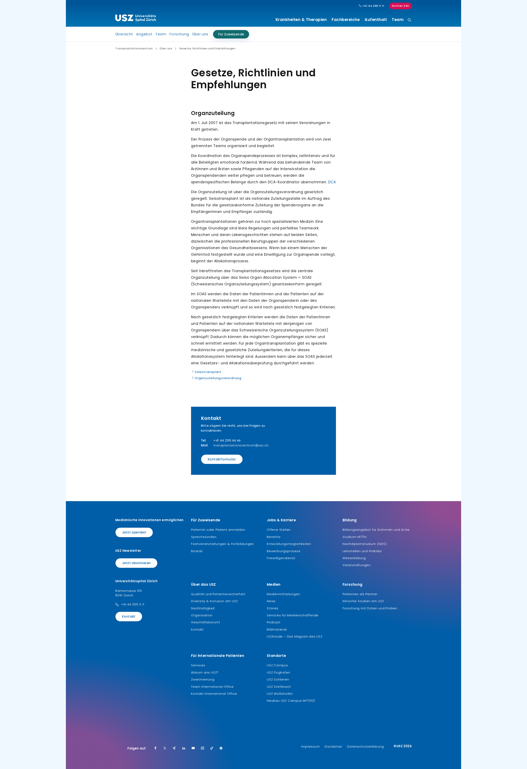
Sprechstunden (203, 537)
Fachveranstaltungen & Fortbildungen (222, 544)
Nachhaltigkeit (203, 608)
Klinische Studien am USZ (363, 601)
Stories (273, 608)
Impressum (310, 746)
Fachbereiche (346, 19)
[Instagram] (202, 748)
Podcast (274, 622)
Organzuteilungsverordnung (218, 378)
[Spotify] (221, 748)
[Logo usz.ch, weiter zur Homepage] (135, 19)
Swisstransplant (208, 372)
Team (397, 19)
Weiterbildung (354, 558)
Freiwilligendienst (281, 558)
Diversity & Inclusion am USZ (214, 601)
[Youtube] (193, 748)
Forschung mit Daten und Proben (370, 608)
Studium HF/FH (354, 537)
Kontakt (128, 616)
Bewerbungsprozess (284, 551)
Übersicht (124, 34)
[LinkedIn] (183, 748)
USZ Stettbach (279, 686)
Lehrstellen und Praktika (362, 551)
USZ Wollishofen (280, 693)
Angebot (144, 34)
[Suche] (409, 20)
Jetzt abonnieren (136, 563)
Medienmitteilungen (283, 594)
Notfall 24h (400, 6)
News (271, 601)
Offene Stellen (279, 529)
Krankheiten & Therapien (301, 19)
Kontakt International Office (214, 693)
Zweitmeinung (203, 679)
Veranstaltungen (357, 565)
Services (198, 665)
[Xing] (174, 748)
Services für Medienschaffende (292, 615)
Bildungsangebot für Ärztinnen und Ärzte (376, 529)
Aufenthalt (376, 19)
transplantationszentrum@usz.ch (240, 445)
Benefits (273, 537)
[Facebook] (155, 748)
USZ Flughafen (278, 672)
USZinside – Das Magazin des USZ (294, 636)
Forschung (179, 34)
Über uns (200, 34)
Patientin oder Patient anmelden (218, 529)
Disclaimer (333, 746)
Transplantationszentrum (134, 48)
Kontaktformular (222, 459)
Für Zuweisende (231, 34)
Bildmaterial (277, 629)
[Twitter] (165, 748)
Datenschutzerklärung (365, 746)
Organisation (202, 615)
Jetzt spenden (134, 532)
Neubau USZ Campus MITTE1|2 (291, 700)
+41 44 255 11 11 (372, 6)
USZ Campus (277, 665)
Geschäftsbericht (205, 622)
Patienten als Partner (360, 594)
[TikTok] (211, 748)
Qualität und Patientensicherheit (218, 594)
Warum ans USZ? (205, 672)
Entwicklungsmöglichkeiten (289, 544)
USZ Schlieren (278, 679)
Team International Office (212, 686)
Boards (197, 551)
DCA (332, 182)
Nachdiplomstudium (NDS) (365, 544)
